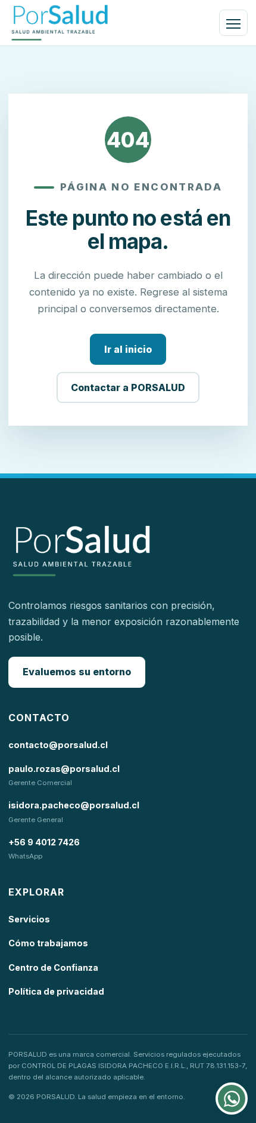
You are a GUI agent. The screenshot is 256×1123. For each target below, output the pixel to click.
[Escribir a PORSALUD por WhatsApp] (232, 1098)
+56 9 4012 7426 (44, 842)
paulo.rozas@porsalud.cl (64, 769)
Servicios (29, 919)
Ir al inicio (128, 349)
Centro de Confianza (53, 967)
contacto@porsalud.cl (58, 745)
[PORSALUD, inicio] (59, 23)
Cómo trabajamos (48, 943)
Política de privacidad (56, 991)
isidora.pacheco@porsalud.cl (73, 805)
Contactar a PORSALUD (128, 387)
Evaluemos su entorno (77, 672)
